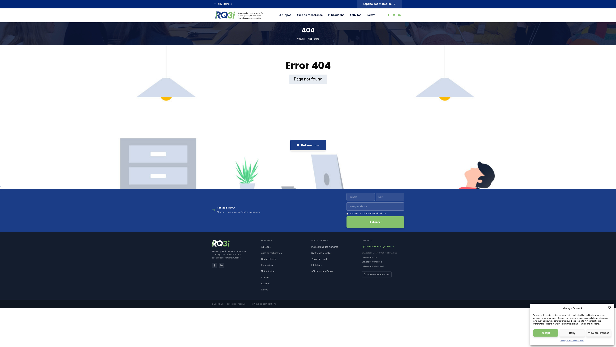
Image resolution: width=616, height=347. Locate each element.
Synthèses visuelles (321, 253)
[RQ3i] (239, 15)
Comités (265, 277)
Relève (371, 15)
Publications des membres (324, 247)
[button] (609, 308)
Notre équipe (267, 271)
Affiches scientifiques (322, 271)
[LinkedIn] (221, 265)
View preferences (598, 333)
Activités (355, 15)
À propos (285, 15)
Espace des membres (377, 4)
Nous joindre (225, 3)
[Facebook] (214, 265)
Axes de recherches (310, 15)
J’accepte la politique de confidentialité (368, 213)
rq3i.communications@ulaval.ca (378, 246)
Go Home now (310, 145)
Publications (336, 15)
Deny (572, 333)
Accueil (301, 38)
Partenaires (267, 265)
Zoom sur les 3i (319, 259)
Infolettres (316, 265)
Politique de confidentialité (572, 341)
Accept (545, 333)
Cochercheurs (268, 259)
